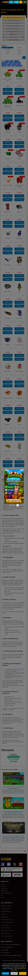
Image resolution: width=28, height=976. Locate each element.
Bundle (18, 64)
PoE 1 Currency (5, 917)
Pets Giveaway (14, 37)
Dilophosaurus (5, 65)
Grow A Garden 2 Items (7, 911)
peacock (3, 62)
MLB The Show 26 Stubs (7, 922)
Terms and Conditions (6, 885)
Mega (22, 64)
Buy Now (7, 93)
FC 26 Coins (4, 906)
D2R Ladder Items (5, 925)
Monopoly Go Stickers (6, 897)
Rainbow (13, 64)
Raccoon (4, 64)
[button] (7, 47)
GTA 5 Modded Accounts (7, 914)
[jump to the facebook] (2, 856)
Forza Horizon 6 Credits (7, 927)
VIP (2, 887)
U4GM (6, 941)
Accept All (22, 973)
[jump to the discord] (9, 856)
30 (19, 473)
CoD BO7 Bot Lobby (6, 903)
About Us (3, 876)
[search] (25, 57)
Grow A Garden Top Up (14, 31)
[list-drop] (1, 2)
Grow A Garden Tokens (14, 20)
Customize (5, 973)
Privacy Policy (4, 880)
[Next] (22, 472)
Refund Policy (4, 882)
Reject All (14, 973)
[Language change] (11, 2)
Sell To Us (14, 34)
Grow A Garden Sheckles (14, 23)
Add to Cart (8, 89)
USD (16, 2)
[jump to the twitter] (15, 856)
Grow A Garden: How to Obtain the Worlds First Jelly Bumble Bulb (14, 779)
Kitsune (22, 62)
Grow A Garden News (14, 39)
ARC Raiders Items (6, 900)
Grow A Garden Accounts (14, 28)
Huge (8, 64)
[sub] (4, 82)
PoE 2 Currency (5, 919)
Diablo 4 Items (4, 908)
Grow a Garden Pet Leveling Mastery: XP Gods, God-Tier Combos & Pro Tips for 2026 (14, 828)
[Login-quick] (21, 2)
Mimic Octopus (10, 62)
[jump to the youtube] (22, 856)
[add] (12, 82)
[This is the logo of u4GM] (5, 2)
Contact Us (3, 878)
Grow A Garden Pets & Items (14, 17)
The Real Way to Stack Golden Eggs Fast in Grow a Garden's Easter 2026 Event (14, 804)
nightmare (17, 62)
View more (24, 761)
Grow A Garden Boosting (14, 26)
